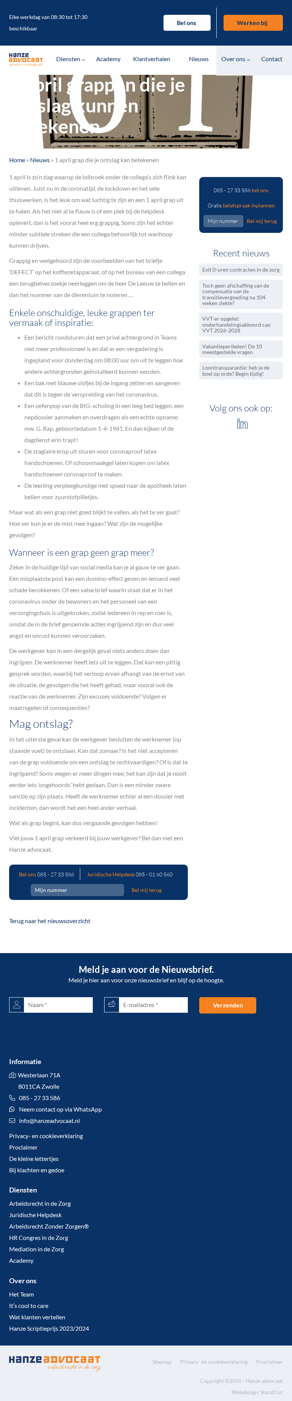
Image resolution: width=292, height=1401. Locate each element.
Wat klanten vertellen (37, 1316)
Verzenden (228, 1005)
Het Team (21, 1294)
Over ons (233, 58)
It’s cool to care (28, 1305)
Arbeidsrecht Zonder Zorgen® (49, 1226)
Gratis (241, 205)
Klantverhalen (151, 58)
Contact (271, 58)
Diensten (68, 58)
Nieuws (199, 58)
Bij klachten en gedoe (36, 1169)
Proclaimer (23, 1147)
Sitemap (161, 1361)
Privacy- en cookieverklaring (46, 1135)
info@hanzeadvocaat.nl (49, 1120)
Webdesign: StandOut (257, 1392)
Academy (108, 58)
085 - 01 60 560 (154, 874)
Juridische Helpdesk (35, 1214)
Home (17, 159)
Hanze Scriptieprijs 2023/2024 (49, 1328)
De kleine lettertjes (34, 1158)
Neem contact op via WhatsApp (60, 1109)
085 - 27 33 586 (55, 874)
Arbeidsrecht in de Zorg (40, 1203)
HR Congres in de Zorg (38, 1237)
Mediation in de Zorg (36, 1248)
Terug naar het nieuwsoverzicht (49, 920)
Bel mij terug (147, 890)
